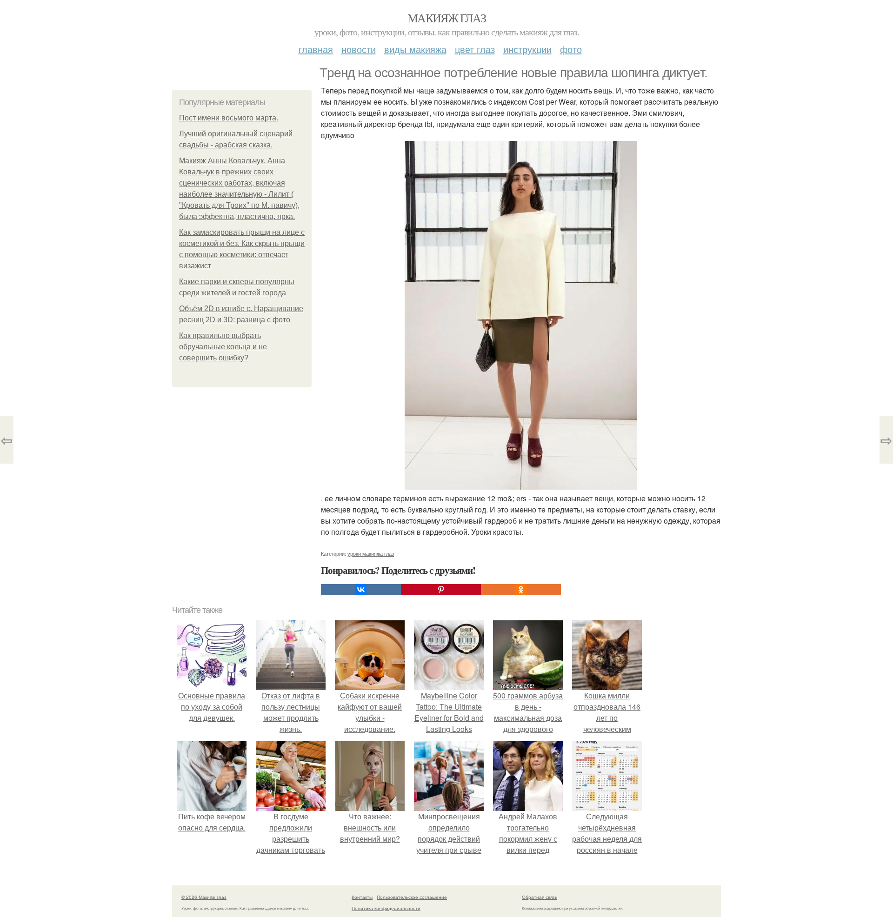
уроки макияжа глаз (370, 553)
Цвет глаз (475, 49)
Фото (571, 49)
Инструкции (527, 49)
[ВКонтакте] (361, 589)
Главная (316, 49)
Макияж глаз (446, 18)
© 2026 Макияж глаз (204, 897)
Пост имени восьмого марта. (228, 118)
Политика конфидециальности (386, 908)
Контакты (362, 897)
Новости (358, 49)
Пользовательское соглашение (412, 897)
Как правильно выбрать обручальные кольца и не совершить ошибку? (223, 347)
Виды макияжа (415, 49)
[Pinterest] (441, 589)
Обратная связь (539, 897)
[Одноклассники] (521, 589)
